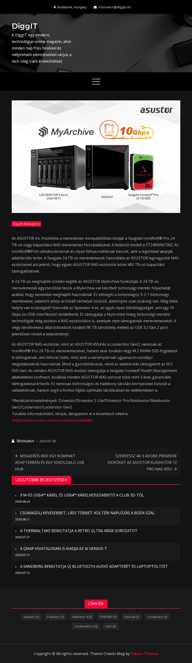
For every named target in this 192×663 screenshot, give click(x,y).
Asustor (31, 617)
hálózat (131, 617)
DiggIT (24, 25)
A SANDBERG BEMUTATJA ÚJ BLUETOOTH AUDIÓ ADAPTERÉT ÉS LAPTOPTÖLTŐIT (94, 566)
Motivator (25, 440)
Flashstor (55, 617)
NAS (110, 626)
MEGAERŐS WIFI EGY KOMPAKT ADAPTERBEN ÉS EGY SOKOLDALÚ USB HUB (49, 462)
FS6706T (108, 617)
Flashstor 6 (82, 617)
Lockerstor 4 (86, 626)
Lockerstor (157, 617)
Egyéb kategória (26, 224)
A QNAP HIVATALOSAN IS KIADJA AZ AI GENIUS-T (63, 548)
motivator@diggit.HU (115, 7)
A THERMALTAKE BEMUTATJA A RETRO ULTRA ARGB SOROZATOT (78, 530)
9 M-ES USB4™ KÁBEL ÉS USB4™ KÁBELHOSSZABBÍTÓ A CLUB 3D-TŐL (82, 495)
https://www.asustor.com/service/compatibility (52, 420)
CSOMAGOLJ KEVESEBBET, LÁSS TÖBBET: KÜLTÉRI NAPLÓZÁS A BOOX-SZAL (87, 512)
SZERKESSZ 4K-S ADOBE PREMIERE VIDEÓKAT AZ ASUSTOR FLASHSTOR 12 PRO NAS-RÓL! (142, 462)
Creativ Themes (145, 653)
